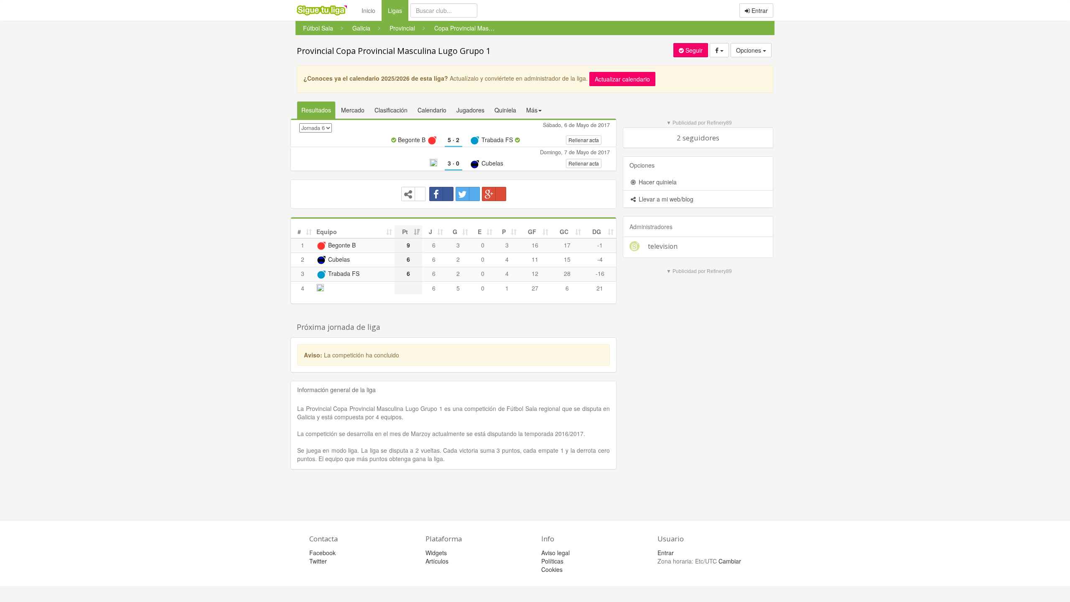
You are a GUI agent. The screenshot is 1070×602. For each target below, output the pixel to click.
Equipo (326, 231)
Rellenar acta (583, 139)
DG (596, 231)
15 (567, 259)
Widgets (436, 552)
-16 (600, 273)
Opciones (749, 50)
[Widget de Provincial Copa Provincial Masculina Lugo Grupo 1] (413, 194)
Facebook (322, 552)
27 (535, 288)
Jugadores (470, 110)
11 (535, 259)
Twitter (318, 561)
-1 (600, 245)
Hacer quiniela (657, 182)
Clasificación (391, 110)
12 (535, 273)
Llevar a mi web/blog (665, 199)
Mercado (352, 110)
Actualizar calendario (622, 79)
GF (532, 231)
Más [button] (532, 110)
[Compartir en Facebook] (441, 194)
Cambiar (729, 561)
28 (567, 273)
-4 (600, 259)
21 (599, 288)
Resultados (316, 110)
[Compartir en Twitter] (468, 194)
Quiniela (505, 110)
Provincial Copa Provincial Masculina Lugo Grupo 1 (394, 50)
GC (564, 231)
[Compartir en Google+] (494, 194)
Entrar (759, 10)
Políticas (552, 561)
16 (535, 245)
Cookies (552, 569)
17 (567, 245)
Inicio (368, 10)
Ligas (398, 10)
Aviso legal (555, 552)
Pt (405, 231)
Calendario (432, 110)
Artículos (436, 561)
